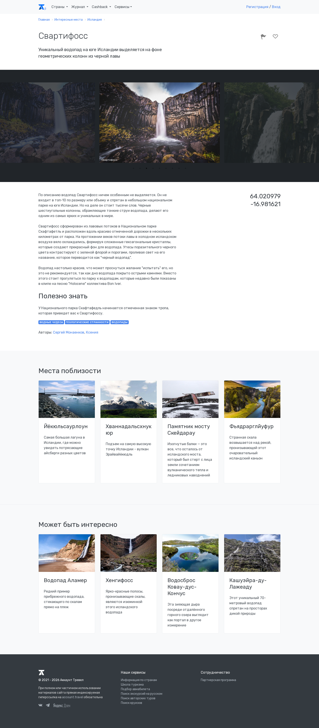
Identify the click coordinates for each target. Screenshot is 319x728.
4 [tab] (153, 168)
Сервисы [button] (122, 7)
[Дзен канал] (61, 705)
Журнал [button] (78, 7)
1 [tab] (133, 168)
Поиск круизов (131, 703)
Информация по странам (139, 680)
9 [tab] (185, 168)
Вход (276, 7)
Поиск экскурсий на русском (141, 694)
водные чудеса (51, 322)
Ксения (92, 332)
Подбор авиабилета (135, 689)
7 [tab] (172, 168)
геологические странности (87, 322)
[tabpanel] (159, 122)
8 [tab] (179, 168)
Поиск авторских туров (138, 698)
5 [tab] (159, 168)
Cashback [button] (100, 7)
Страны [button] (58, 7)
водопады (120, 322)
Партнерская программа (218, 680)
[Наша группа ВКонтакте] (40, 705)
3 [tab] (146, 168)
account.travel (72, 697)
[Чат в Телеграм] (48, 705)
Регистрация (257, 7)
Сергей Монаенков (68, 332)
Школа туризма (132, 684)
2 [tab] (140, 168)
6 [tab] (166, 168)
